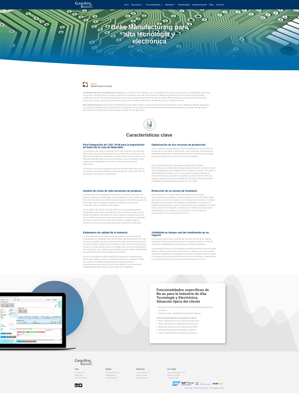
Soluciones (136, 5)
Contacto (220, 5)
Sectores (169, 5)
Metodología (184, 5)
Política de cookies (201, 388)
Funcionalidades (153, 5)
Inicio (126, 5)
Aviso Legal (188, 388)
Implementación (199, 5)
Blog (211, 5)
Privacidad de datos (217, 388)
